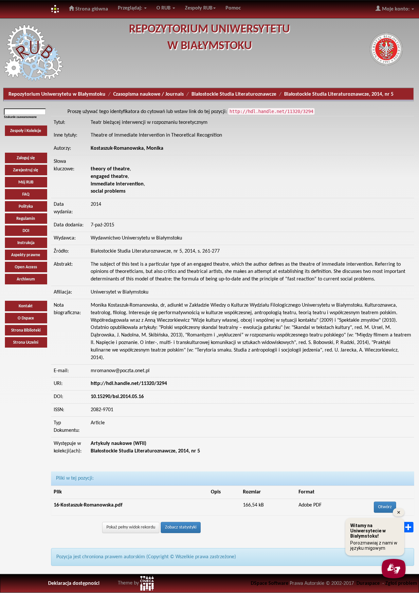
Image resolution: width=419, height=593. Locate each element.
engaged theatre (109, 176)
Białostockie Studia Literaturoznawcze (233, 94)
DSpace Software (269, 583)
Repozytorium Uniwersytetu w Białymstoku (57, 94)
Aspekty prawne (25, 255)
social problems (108, 191)
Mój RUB (25, 182)
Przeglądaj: (130, 8)
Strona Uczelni (25, 342)
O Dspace (26, 318)
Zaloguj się (26, 158)
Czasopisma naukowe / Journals (148, 94)
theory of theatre (110, 169)
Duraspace (368, 583)
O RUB (164, 8)
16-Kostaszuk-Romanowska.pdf (88, 505)
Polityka (26, 206)
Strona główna (91, 9)
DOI (26, 231)
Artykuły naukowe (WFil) (118, 443)
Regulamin (25, 219)
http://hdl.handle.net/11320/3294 (129, 383)
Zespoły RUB (198, 8)
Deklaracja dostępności (74, 583)
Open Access (26, 267)
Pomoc (233, 8)
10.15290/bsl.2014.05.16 (117, 396)
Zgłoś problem (401, 583)
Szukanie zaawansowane (20, 117)
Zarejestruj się (25, 170)
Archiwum (26, 279)
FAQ (25, 194)
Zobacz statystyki (180, 527)
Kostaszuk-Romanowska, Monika (127, 148)
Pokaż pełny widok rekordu (130, 527)
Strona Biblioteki (26, 330)
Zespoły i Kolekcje (25, 131)
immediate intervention (117, 184)
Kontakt (26, 306)
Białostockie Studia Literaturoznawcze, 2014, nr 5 (338, 94)
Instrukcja (25, 243)
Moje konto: (396, 9)
